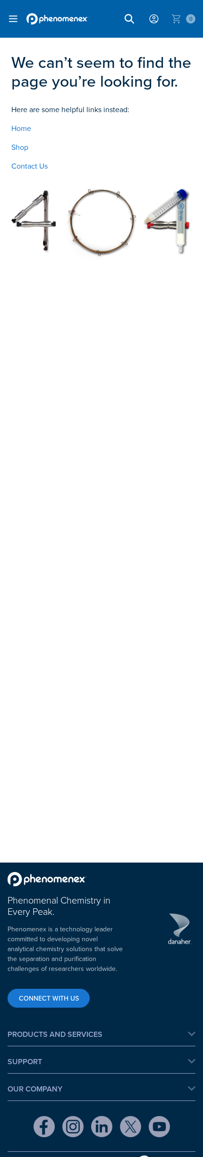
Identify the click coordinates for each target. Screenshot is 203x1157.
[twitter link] (130, 1128)
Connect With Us (49, 998)
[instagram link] (73, 1128)
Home (21, 128)
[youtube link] (159, 1128)
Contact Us (29, 166)
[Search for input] (129, 18)
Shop (19, 147)
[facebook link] (44, 1128)
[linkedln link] (101, 1128)
